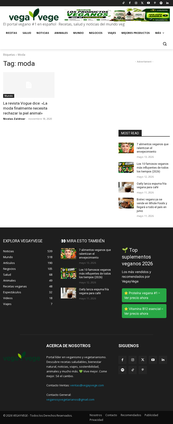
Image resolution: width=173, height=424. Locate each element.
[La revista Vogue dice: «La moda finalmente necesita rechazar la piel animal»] (29, 85)
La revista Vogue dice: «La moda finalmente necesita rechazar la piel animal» (25, 108)
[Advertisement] (144, 86)
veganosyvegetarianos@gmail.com (70, 399)
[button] (164, 44)
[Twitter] (142, 3)
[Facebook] (129, 3)
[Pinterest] (154, 3)
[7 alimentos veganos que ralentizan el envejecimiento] (126, 147)
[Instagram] (136, 3)
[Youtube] (148, 3)
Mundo (9, 95)
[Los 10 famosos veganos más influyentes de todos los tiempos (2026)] (126, 167)
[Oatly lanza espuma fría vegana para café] (126, 187)
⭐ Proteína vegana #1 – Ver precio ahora (142, 295)
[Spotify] (161, 3)
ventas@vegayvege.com (87, 385)
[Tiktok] (123, 3)
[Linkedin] (167, 3)
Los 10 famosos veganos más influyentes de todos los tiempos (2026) (152, 167)
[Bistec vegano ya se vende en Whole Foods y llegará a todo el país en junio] (126, 203)
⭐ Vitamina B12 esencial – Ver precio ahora (143, 311)
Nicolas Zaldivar (14, 118)
